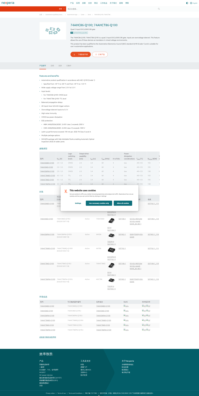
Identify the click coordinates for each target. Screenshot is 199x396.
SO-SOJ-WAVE (135, 221)
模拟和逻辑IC (44, 383)
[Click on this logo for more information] (126, 306)
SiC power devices (46, 375)
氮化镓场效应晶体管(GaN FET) (50, 378)
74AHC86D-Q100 (46, 167)
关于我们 (113, 3)
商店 (96, 3)
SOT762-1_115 (153, 203)
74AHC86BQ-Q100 (47, 163)
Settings (78, 203)
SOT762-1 (122, 248)
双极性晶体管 (44, 364)
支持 (90, 3)
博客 (127, 3)
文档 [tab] (52, 66)
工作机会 (103, 3)
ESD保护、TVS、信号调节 (48, 370)
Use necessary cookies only (99, 203)
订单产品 (101, 54)
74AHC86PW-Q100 (47, 171)
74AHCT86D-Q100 (47, 180)
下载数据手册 (83, 54)
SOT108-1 (122, 219)
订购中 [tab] (68, 66)
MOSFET (42, 372)
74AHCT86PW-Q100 (47, 184)
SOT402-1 (122, 234)
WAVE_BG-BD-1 (135, 224)
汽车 (41, 386)
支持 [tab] (60, 66)
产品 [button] (72, 3)
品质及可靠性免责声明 (47, 337)
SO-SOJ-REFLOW (136, 219)
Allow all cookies (123, 203)
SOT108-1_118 (153, 219)
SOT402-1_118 (153, 234)
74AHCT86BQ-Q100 (47, 175)
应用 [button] (78, 3)
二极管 (41, 367)
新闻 (121, 3)
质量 (84, 3)
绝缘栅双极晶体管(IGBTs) (48, 380)
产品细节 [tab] (42, 66)
